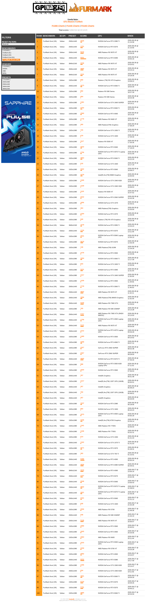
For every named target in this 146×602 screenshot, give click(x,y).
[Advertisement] (18, 199)
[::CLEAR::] (6, 50)
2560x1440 (6, 84)
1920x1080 (6, 82)
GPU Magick (68, 22)
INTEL (5, 73)
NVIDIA (5, 69)
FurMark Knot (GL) (9, 57)
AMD (4, 71)
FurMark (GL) (7, 53)
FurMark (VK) (7, 55)
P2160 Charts (87, 26)
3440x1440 (6, 86)
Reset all (5, 44)
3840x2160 (6, 89)
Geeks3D (71, 599)
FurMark (79, 22)
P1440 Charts (73, 26)
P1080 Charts (58, 26)
